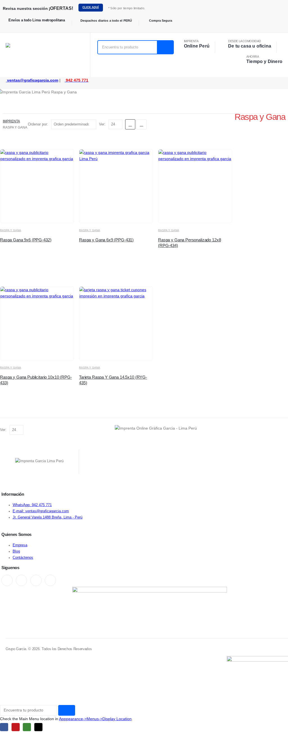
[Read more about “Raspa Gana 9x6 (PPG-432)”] (42, 214)
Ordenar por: (38, 124)
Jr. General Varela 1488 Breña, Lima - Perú (47, 517)
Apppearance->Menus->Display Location (95, 719)
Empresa (20, 545)
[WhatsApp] (36, 580)
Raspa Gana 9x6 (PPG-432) (25, 239)
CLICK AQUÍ (90, 7)
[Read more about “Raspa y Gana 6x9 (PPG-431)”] (121, 214)
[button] (130, 124)
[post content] (37, 186)
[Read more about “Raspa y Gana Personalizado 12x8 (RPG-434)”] (200, 214)
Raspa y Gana (10, 230)
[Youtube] (21, 580)
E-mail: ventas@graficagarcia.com (41, 511)
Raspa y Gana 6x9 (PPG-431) (106, 239)
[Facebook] (7, 580)
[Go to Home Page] (4, 115)
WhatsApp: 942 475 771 (32, 505)
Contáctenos (23, 558)
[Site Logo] (29, 55)
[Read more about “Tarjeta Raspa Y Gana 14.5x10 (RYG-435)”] (121, 351)
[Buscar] (165, 47)
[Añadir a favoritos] (53, 213)
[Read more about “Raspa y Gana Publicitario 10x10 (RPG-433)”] (42, 351)
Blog (16, 551)
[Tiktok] (50, 580)
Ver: (103, 124)
